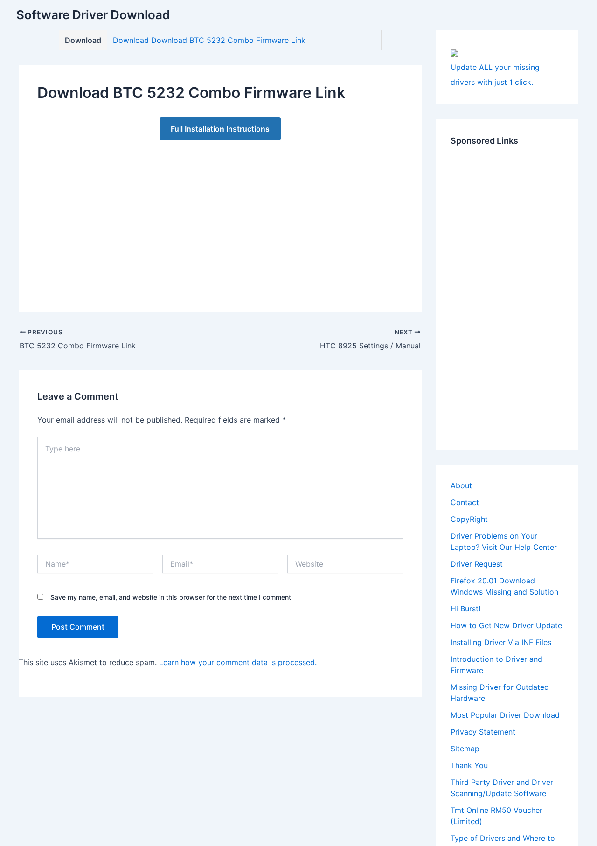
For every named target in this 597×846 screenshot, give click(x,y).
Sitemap (465, 748)
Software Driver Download (93, 14)
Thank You (469, 765)
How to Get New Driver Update (506, 625)
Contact (465, 502)
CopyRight (469, 519)
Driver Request (477, 564)
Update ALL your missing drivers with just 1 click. (495, 74)
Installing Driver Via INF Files (501, 642)
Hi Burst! (465, 608)
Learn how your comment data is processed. (238, 662)
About (461, 485)
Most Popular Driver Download (505, 715)
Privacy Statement (483, 731)
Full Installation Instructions (220, 128)
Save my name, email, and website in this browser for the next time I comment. (171, 597)
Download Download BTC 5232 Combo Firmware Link (209, 40)
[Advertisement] (220, 217)
